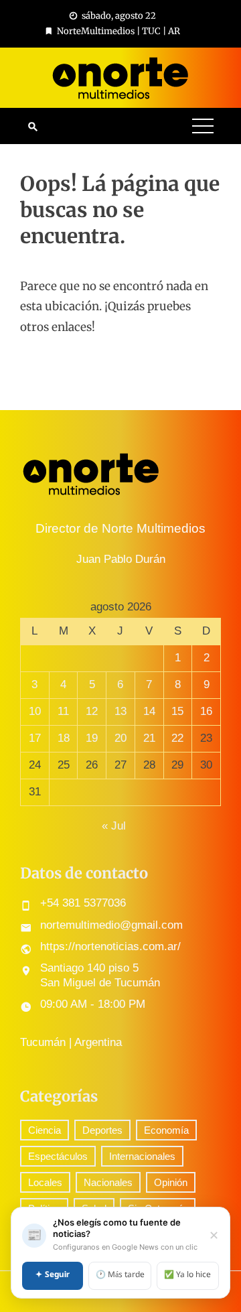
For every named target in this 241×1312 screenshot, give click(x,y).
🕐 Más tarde (120, 1275)
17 (35, 738)
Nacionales (108, 1182)
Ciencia (44, 1130)
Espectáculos (58, 1156)
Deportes (102, 1130)
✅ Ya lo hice (187, 1275)
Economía (166, 1130)
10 (35, 711)
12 (92, 711)
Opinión (170, 1182)
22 (177, 738)
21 (149, 738)
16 (206, 711)
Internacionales (142, 1156)
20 (120, 738)
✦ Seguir (52, 1275)
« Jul (114, 825)
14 (149, 711)
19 (92, 738)
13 (120, 711)
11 (63, 711)
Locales (45, 1182)
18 (64, 738)
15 (177, 711)
